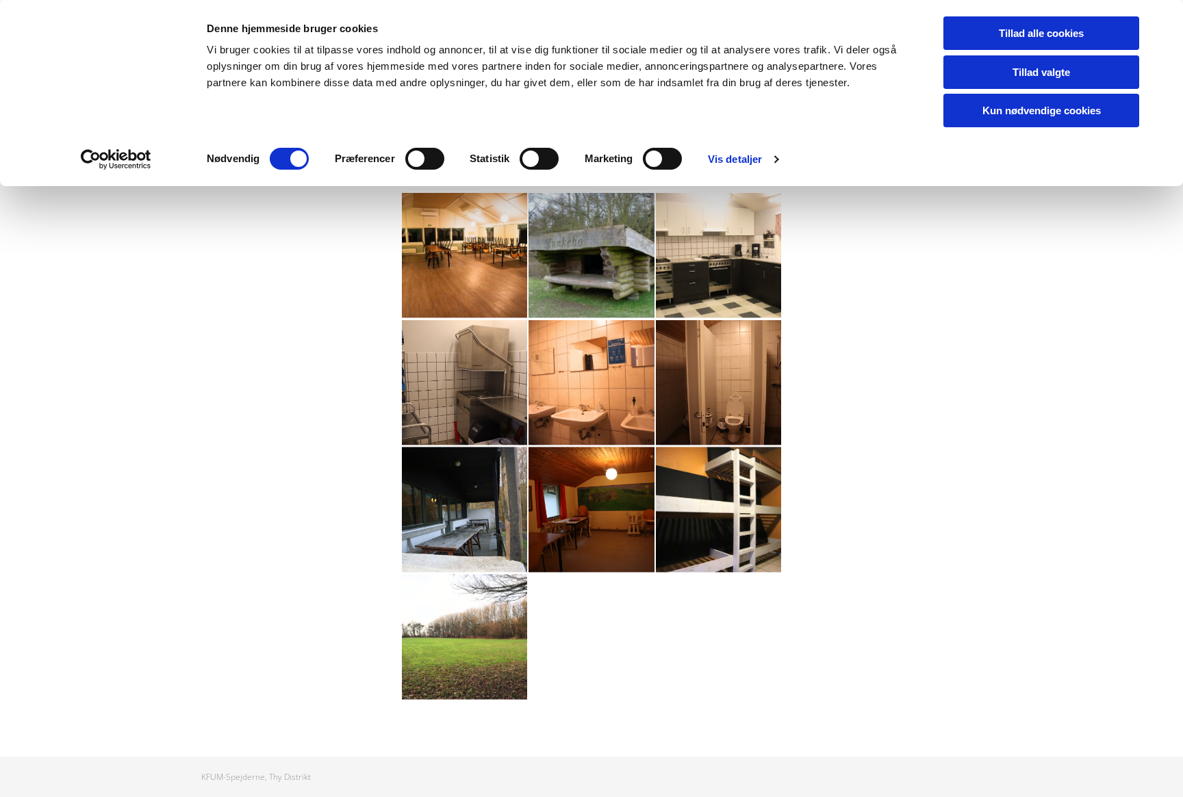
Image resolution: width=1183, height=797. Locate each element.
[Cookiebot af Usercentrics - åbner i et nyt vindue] (116, 159)
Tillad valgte (1041, 72)
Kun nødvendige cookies (1041, 110)
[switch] (424, 159)
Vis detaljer (735, 159)
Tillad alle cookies (1041, 33)
